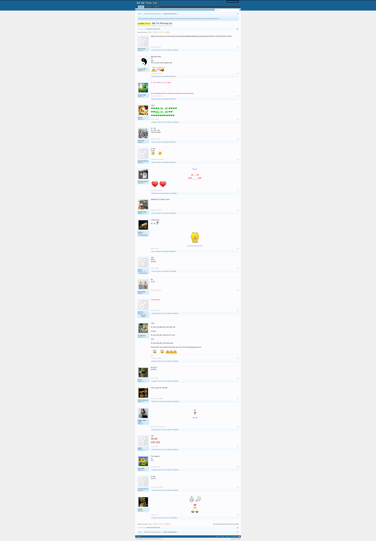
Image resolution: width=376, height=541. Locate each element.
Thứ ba (168, 18)
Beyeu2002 (141, 468)
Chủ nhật (194, 18)
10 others (170, 517)
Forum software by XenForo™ (149, 538)
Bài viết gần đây (151, 9)
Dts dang (158, 50)
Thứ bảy (189, 18)
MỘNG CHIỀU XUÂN (142, 421)
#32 (238, 310)
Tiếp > (168, 32)
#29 (238, 248)
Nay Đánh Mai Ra (143, 161)
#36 (238, 426)
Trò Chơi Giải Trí (143, 489)
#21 (238, 47)
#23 (238, 96)
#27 (238, 190)
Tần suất (213, 18)
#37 (238, 446)
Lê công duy (141, 335)
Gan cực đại (207, 18)
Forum (141, 6)
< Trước (149, 32)
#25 (238, 139)
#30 (238, 268)
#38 (238, 466)
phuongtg (153, 50)
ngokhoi (140, 232)
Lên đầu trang (234, 536)
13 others (172, 122)
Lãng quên (141, 140)
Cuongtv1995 (142, 69)
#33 (238, 358)
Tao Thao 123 (164, 50)
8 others (170, 142)
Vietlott (159, 18)
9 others (170, 76)
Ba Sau (140, 117)
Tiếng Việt (138, 536)
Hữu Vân (140, 312)
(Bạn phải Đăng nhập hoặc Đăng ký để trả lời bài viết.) (226, 524)
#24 (238, 119)
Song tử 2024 (142, 95)
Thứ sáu (183, 18)
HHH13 (140, 270)
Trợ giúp (222, 536)
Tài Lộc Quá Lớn (143, 400)
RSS (239, 536)
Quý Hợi (153, 76)
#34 (238, 378)
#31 (238, 290)
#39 (238, 487)
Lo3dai (140, 509)
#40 (238, 514)
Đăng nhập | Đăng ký (233, 1)
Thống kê (200, 18)
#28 (238, 210)
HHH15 (140, 448)
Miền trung (153, 18)
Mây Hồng (153, 193)
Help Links (156, 6)
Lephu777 (163, 517)
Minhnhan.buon (155, 401)
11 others (170, 271)
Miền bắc (147, 18)
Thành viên (148, 6)
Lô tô (217, 18)
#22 (238, 73)
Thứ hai (164, 18)
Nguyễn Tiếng (142, 212)
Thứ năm (178, 18)
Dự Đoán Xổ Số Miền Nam (151, 25)
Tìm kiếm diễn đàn (141, 9)
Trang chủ (227, 536)
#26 (238, 159)
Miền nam (141, 18)
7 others (170, 213)
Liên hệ (217, 536)
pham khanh (141, 48)
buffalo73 (166, 25)
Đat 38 (140, 380)
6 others (172, 50)
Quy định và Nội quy (235, 538)
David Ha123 (141, 292)
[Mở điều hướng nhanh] (237, 13)
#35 (238, 398)
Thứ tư (173, 18)
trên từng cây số (143, 181)
